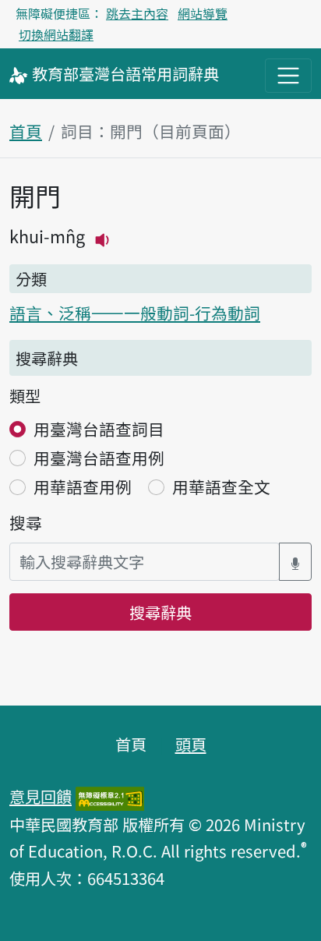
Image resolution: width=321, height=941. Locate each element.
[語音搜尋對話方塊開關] (295, 562)
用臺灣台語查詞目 (99, 428)
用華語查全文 (221, 486)
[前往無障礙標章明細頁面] (110, 796)
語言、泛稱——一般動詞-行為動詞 (134, 312)
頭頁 (190, 743)
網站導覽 (203, 13)
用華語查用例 (83, 486)
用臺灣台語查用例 (99, 457)
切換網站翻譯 (56, 34)
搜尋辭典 (160, 612)
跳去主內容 (137, 13)
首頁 (25, 131)
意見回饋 (40, 796)
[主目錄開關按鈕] (288, 75)
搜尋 (25, 522)
